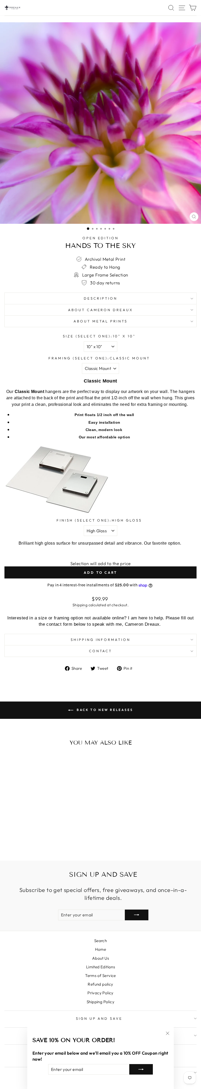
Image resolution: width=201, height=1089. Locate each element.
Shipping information (101, 640)
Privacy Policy (100, 992)
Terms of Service (100, 975)
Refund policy (100, 984)
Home (100, 949)
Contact (100, 651)
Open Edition (100, 238)
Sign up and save (99, 1018)
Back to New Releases (104, 710)
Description (100, 298)
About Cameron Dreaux (100, 310)
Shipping (79, 605)
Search (100, 940)
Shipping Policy (100, 1001)
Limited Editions (100, 966)
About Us (100, 958)
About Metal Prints (101, 321)
